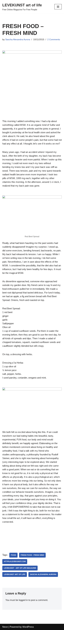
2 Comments (53, 39)
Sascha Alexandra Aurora (17, 39)
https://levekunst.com (15, 561)
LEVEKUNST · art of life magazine (20, 568)
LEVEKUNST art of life (14, 574)
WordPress (28, 626)
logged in (23, 600)
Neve (5, 626)
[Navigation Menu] (58, 6)
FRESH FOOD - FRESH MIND (32, 555)
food (13, 555)
